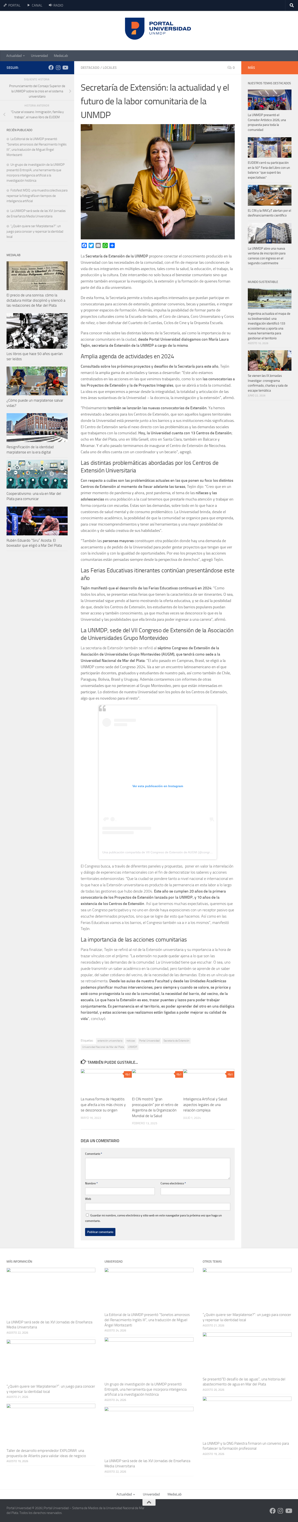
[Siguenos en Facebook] (51, 67)
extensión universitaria (110, 1040)
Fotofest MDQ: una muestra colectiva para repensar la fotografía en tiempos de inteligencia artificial (37, 195)
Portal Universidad (149, 1040)
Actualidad (14, 56)
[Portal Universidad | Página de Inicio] (39, 31)
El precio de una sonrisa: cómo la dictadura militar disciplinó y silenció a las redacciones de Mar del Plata (36, 300)
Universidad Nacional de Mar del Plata (103, 1046)
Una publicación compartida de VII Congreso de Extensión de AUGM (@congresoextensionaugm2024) (173, 852)
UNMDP (132, 1046)
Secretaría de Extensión (176, 1040)
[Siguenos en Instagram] (58, 67)
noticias (131, 1040)
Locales (110, 68)
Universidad (39, 56)
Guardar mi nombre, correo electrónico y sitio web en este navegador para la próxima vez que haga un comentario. (153, 1218)
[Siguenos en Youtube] (65, 67)
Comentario (93, 1154)
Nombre (91, 1183)
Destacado (90, 68)
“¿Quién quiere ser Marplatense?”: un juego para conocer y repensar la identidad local (35, 231)
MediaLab (61, 56)
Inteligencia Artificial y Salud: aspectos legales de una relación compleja (205, 1104)
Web (88, 1199)
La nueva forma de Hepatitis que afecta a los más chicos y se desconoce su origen (103, 1104)
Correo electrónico (173, 1183)
